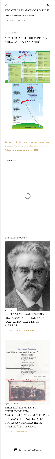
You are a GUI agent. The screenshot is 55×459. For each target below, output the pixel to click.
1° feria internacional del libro (25, 146)
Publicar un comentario (26, 330)
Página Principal (16, 20)
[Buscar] (48, 4)
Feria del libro (10, 150)
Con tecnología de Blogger (30, 450)
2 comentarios (22, 431)
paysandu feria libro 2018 (27, 150)
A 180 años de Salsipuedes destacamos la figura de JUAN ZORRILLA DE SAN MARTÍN (25, 319)
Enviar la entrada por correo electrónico (32, 142)
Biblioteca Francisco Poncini (27, 10)
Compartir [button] (9, 142)
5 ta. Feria (43, 146)
